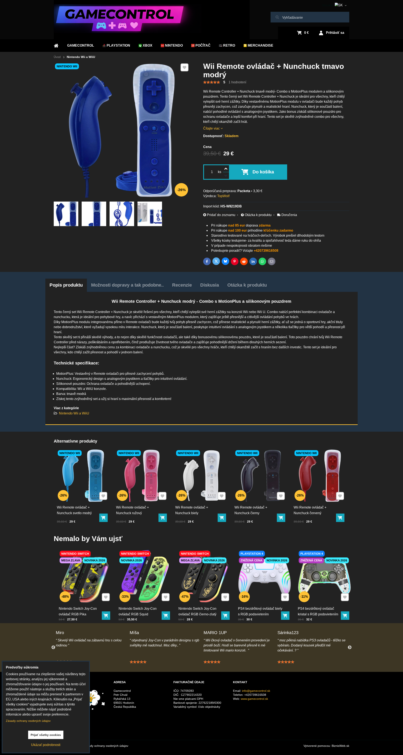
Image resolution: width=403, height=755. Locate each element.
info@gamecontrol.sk (256, 690)
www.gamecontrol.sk (254, 698)
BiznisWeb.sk (340, 745)
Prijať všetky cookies (46, 735)
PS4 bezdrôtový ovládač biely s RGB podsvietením (260, 611)
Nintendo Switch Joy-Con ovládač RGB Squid (138, 611)
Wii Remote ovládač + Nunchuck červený (310, 510)
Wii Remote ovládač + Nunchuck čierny (250, 510)
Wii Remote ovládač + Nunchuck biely (191, 510)
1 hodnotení (237, 82)
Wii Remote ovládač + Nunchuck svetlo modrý (74, 510)
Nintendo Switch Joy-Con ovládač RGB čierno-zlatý (197, 611)
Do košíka (263, 171)
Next (350, 647)
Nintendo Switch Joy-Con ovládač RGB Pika (78, 611)
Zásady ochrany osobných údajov (106, 745)
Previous (53, 647)
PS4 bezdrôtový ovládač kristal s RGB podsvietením (318, 611)
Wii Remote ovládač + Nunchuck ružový (132, 510)
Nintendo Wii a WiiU (74, 413)
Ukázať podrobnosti (45, 745)
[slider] (211, 82)
